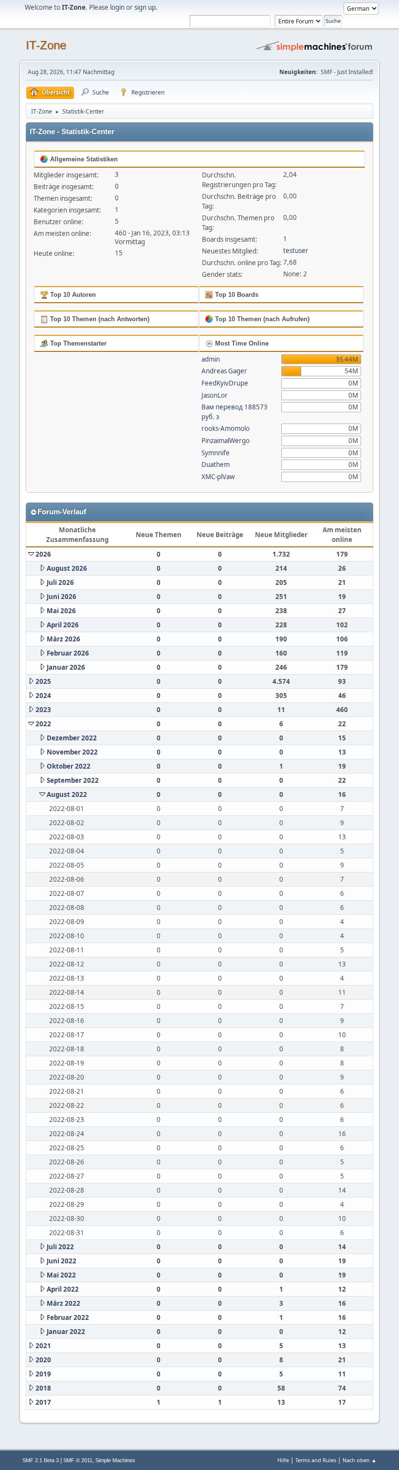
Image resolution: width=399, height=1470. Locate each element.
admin (210, 359)
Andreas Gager (224, 371)
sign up (145, 7)
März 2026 (63, 639)
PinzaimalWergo (225, 440)
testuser (295, 250)
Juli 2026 (60, 582)
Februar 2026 (68, 653)
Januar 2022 (66, 1331)
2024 (43, 695)
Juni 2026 (61, 596)
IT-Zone (46, 45)
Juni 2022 (61, 1261)
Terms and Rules (315, 1460)
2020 (43, 1359)
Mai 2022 (61, 1275)
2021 (43, 1345)
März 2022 (63, 1303)
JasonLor (214, 395)
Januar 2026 (66, 667)
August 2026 (67, 568)
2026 (43, 554)
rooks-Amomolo (225, 428)
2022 (43, 723)
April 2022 (63, 1289)
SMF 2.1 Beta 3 (40, 1460)
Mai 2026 (61, 610)
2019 (43, 1374)
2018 (43, 1388)
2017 (43, 1402)
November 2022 (72, 752)
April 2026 (63, 624)
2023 (43, 709)
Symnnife (215, 452)
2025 (43, 681)
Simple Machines (115, 1460)
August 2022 (67, 794)
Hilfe (283, 1460)
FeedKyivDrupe (224, 383)
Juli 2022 (60, 1246)
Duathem (215, 464)
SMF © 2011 (77, 1460)
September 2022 (73, 780)
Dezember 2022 (72, 738)
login (117, 7)
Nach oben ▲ (360, 1460)
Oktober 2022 (69, 766)
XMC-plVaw (218, 476)
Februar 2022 (68, 1317)
